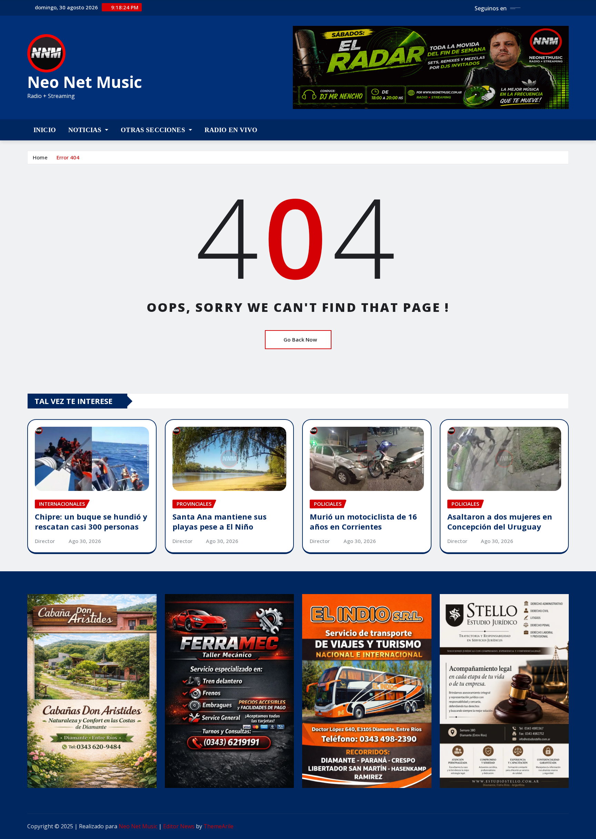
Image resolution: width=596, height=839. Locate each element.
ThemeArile (218, 826)
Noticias (85, 130)
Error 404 (68, 157)
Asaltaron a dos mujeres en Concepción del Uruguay (499, 521)
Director (45, 540)
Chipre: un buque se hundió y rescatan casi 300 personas (91, 521)
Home (40, 157)
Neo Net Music (84, 81)
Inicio (44, 130)
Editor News (179, 826)
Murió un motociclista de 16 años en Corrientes (363, 521)
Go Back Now (300, 339)
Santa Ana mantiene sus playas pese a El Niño (219, 521)
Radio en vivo (231, 130)
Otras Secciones (154, 130)
